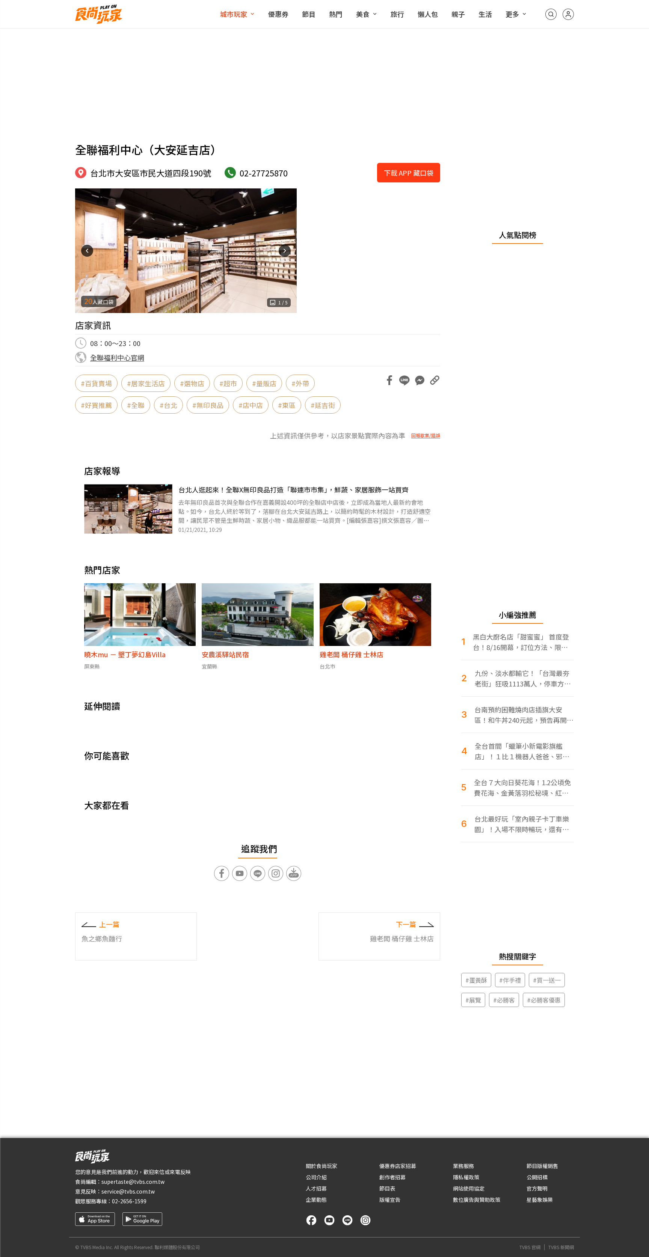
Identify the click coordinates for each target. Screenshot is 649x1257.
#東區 (287, 405)
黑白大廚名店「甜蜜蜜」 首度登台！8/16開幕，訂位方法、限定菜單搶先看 (521, 642)
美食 (363, 14)
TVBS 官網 (529, 1247)
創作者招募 (392, 1177)
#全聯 (136, 405)
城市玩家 (233, 14)
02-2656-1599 (129, 1201)
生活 (485, 14)
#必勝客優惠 (544, 999)
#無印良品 (207, 405)
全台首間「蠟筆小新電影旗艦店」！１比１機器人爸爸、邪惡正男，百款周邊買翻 (522, 751)
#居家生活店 (146, 383)
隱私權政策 (466, 1177)
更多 (512, 14)
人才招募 (316, 1188)
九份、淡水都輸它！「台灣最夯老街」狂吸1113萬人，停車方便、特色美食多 (522, 678)
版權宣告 (389, 1199)
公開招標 (537, 1177)
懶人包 (428, 14)
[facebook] (311, 1220)
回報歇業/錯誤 (425, 435)
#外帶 (300, 383)
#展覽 (473, 999)
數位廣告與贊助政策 (476, 1199)
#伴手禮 (510, 980)
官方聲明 (537, 1188)
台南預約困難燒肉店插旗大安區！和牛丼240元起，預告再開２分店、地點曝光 (524, 715)
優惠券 (278, 14)
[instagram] (365, 1220)
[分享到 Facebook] (389, 380)
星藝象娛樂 (540, 1199)
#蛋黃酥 (476, 980)
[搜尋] (551, 14)
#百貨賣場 (96, 383)
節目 (308, 14)
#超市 (228, 383)
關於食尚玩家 (321, 1166)
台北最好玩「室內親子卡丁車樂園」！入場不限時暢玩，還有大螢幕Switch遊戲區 (521, 824)
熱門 (336, 14)
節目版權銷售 (542, 1166)
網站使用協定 (468, 1188)
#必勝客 (504, 999)
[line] (347, 1220)
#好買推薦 (96, 405)
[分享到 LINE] (404, 380)
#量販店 (264, 383)
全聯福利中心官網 (117, 357)
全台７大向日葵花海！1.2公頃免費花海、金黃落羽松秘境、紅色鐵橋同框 (522, 787)
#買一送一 (547, 980)
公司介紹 (316, 1177)
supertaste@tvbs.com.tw (133, 1181)
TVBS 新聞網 (561, 1247)
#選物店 (192, 383)
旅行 (397, 14)
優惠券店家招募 (397, 1166)
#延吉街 (323, 405)
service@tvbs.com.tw (128, 1191)
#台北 (168, 405)
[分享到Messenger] (419, 380)
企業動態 (316, 1199)
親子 (458, 14)
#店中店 (250, 405)
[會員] (568, 14)
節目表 (387, 1188)
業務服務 (463, 1166)
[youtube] (329, 1220)
